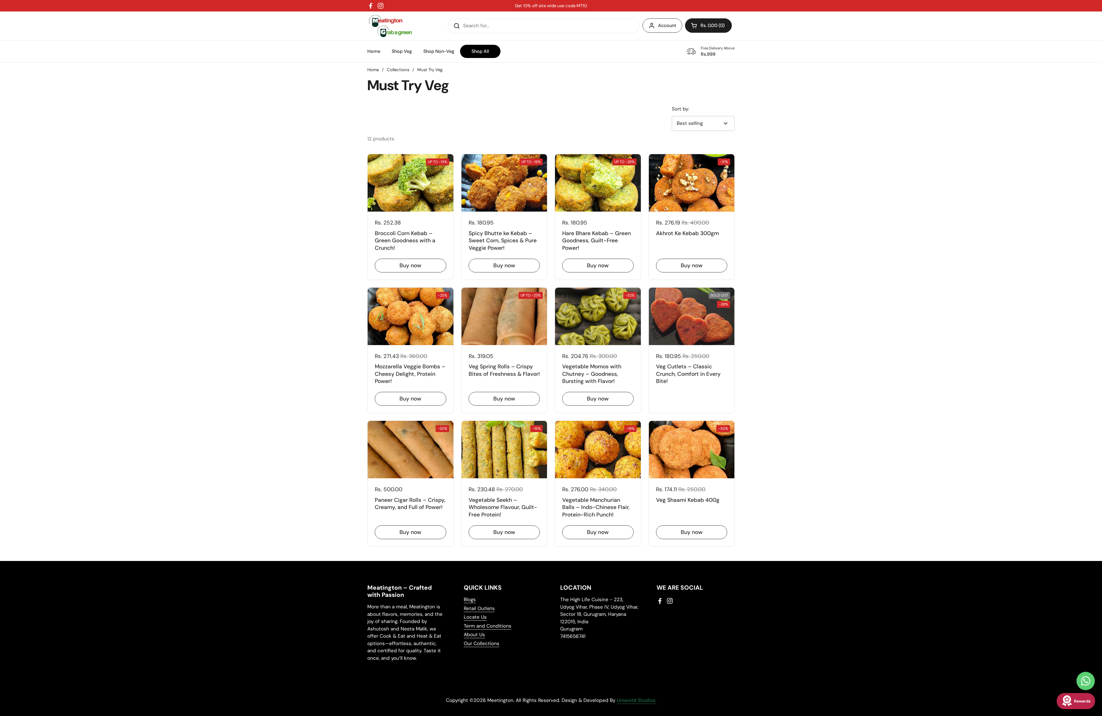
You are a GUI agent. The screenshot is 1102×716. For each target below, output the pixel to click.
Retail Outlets (479, 608)
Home (373, 70)
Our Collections (481, 643)
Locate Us (475, 617)
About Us (474, 634)
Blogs (470, 599)
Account (667, 25)
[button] (708, 25)
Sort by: (680, 109)
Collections (398, 70)
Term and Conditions (487, 626)
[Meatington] (390, 25)
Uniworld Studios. (636, 700)
